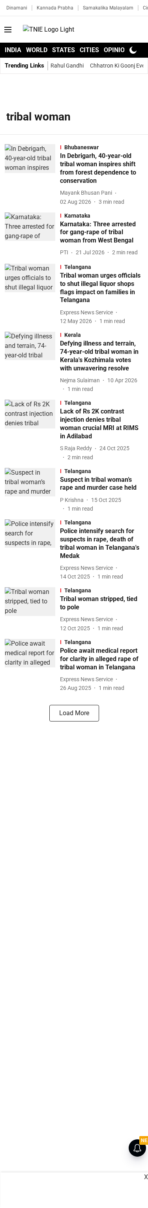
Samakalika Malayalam (108, 8)
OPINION (116, 50)
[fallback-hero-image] (32, 175)
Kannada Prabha (55, 8)
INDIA (13, 50)
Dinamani (16, 8)
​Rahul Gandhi (67, 65)
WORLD (36, 50)
